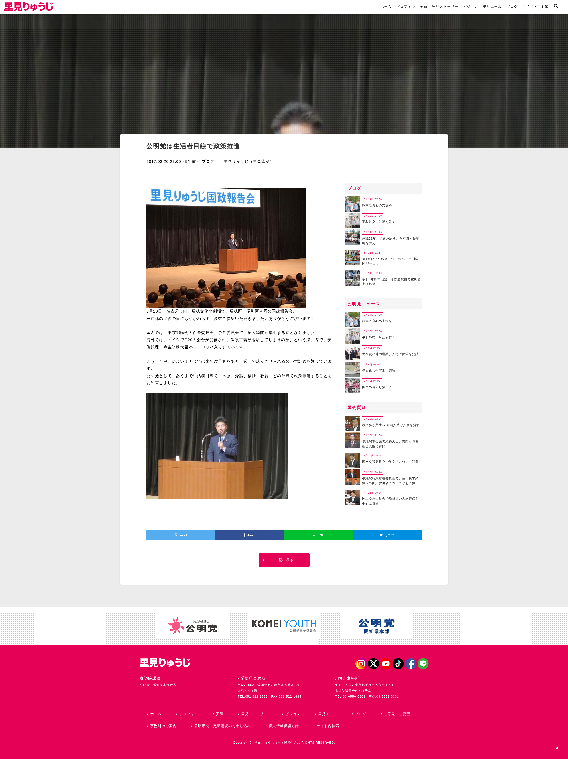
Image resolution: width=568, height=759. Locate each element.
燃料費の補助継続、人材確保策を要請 (390, 354)
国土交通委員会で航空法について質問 (390, 462)
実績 (423, 6)
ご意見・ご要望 (535, 6)
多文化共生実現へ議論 (378, 370)
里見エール (492, 6)
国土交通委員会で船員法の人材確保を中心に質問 (390, 501)
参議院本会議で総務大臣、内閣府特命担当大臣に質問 (390, 444)
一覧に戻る (284, 560)
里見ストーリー (445, 6)
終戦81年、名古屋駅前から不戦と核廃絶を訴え (390, 241)
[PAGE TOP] (557, 748)
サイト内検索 (328, 726)
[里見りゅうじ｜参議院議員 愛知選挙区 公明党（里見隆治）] (28, 10)
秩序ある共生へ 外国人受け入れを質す (391, 425)
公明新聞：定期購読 (222, 726)
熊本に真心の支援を (377, 205)
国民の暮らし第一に (377, 387)
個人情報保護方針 (284, 726)
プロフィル (405, 6)
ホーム (386, 6)
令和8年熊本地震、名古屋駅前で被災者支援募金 (391, 281)
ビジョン (470, 6)
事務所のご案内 (163, 726)
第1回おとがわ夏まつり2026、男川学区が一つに (390, 261)
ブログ (512, 6)
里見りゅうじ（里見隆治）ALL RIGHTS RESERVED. (294, 742)
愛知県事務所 (253, 678)
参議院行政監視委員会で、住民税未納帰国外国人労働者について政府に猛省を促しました (390, 481)
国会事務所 (348, 678)
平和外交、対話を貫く (378, 222)
